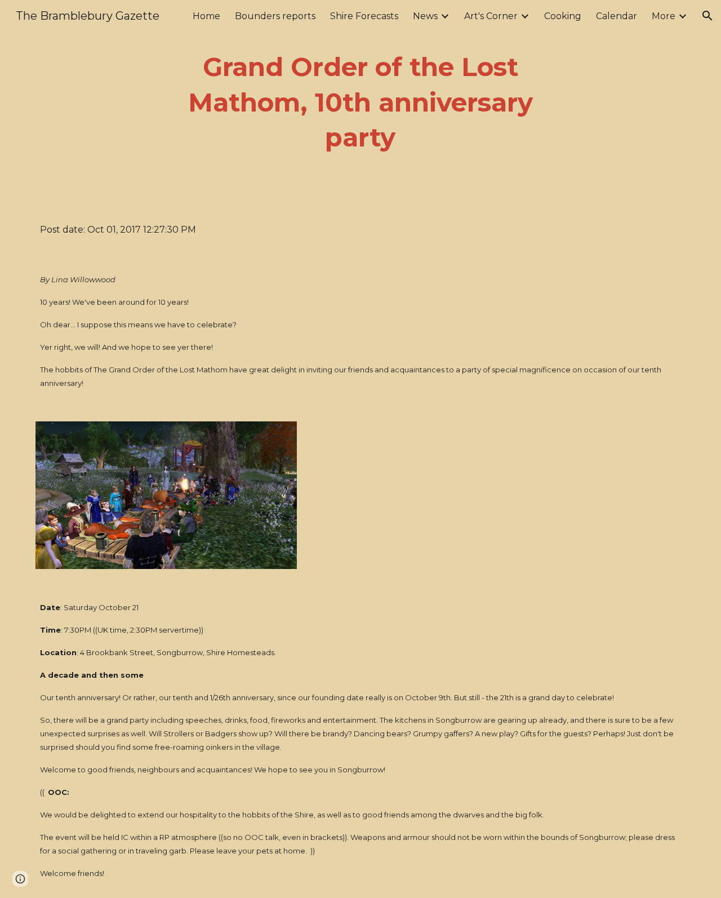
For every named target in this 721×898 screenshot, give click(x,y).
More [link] (663, 16)
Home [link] (206, 16)
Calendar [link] (616, 16)
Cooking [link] (562, 16)
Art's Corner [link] (491, 16)
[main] (360, 102)
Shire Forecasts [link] (364, 16)
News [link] (425, 16)
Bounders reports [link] (275, 16)
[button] (707, 15)
